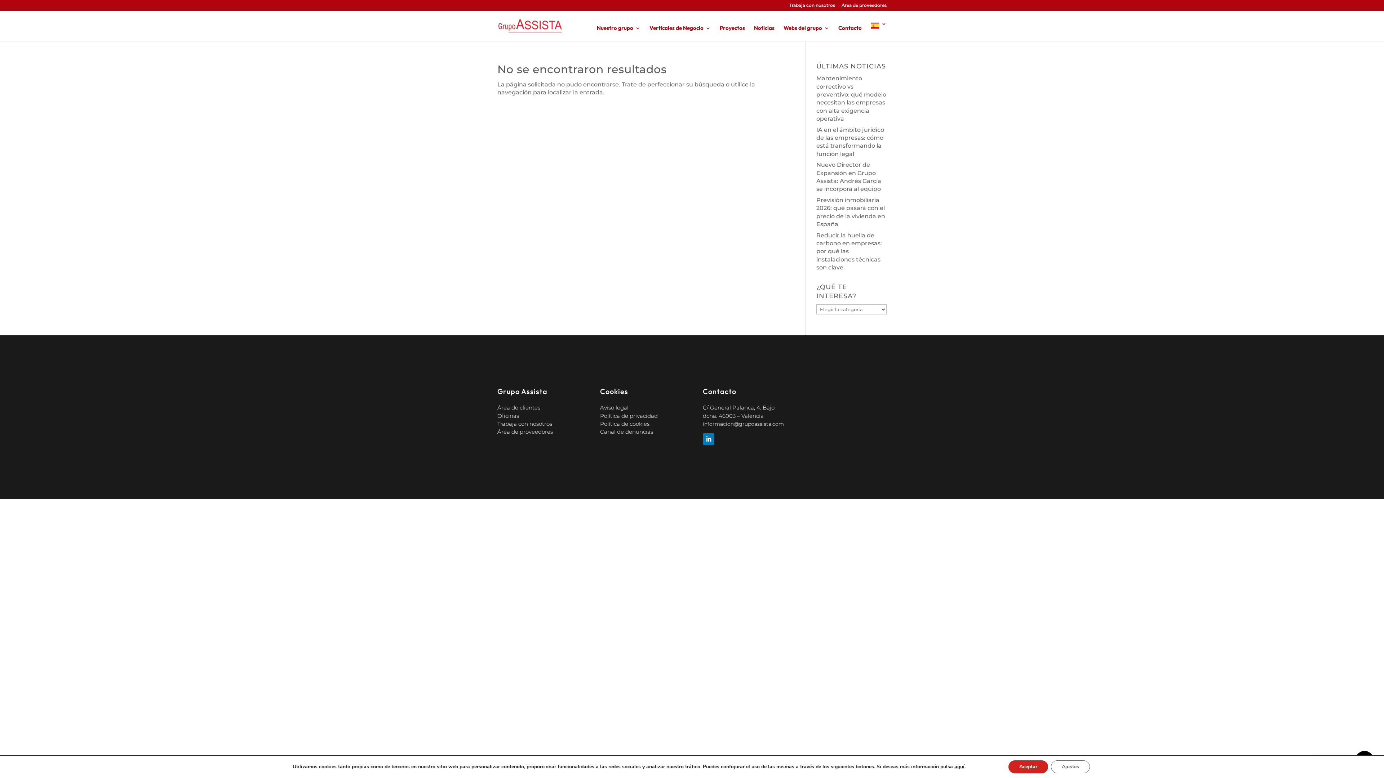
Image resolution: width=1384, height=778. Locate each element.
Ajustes (1070, 766)
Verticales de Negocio (676, 28)
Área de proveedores (864, 5)
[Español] (879, 31)
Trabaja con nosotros (812, 5)
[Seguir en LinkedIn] (708, 439)
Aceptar (1028, 766)
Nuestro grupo (615, 28)
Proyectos (732, 28)
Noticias (764, 28)
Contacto (850, 28)
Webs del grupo (803, 28)
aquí (959, 767)
